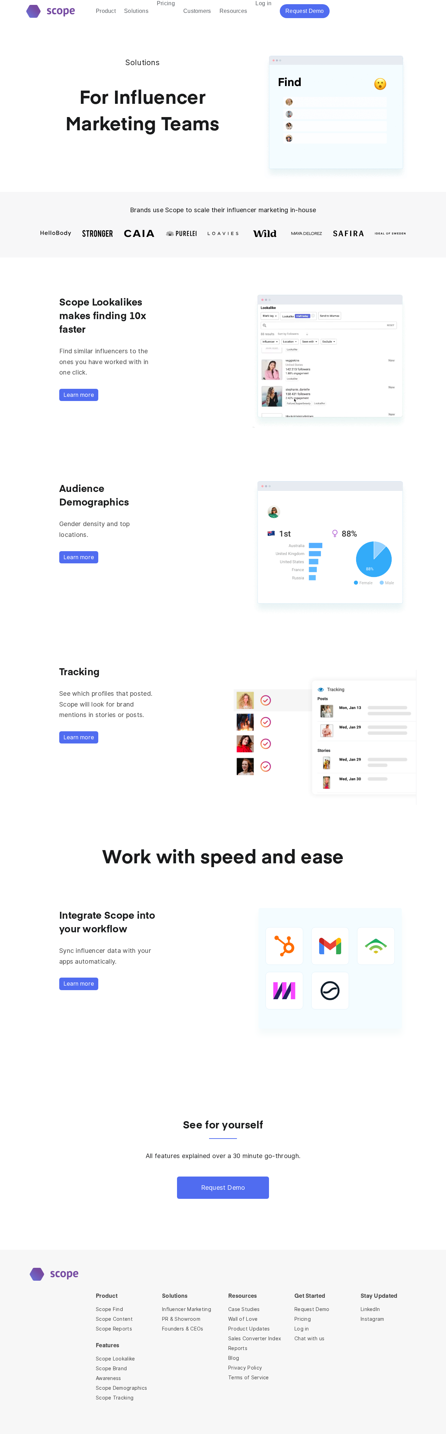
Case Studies (244, 1309)
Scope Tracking (114, 1398)
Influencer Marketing (186, 1309)
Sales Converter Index (254, 1338)
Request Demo (223, 1187)
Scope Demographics (121, 1388)
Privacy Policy (245, 1368)
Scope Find (109, 1309)
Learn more (78, 395)
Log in (301, 1329)
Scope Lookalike (115, 1359)
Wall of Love (243, 1319)
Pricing (302, 1319)
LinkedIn (370, 1309)
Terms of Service (248, 1377)
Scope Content (114, 1319)
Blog (233, 1358)
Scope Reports (114, 1329)
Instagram (372, 1319)
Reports (237, 1348)
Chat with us (309, 1338)
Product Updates (249, 1329)
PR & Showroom (181, 1319)
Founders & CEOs (182, 1329)
